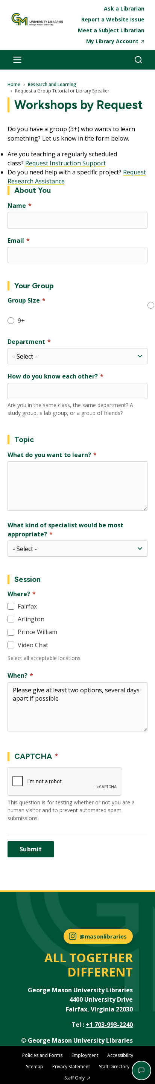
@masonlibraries (103, 936)
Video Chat (33, 645)
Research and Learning (52, 85)
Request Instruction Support (65, 163)
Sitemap (34, 1066)
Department (26, 342)
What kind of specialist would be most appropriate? (65, 529)
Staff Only (74, 1078)
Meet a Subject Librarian (111, 30)
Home (14, 85)
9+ (21, 320)
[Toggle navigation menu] (17, 59)
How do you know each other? (53, 376)
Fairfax (27, 606)
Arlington (31, 619)
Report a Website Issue (112, 19)
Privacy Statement (71, 1066)
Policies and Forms (42, 1055)
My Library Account (112, 41)
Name (17, 205)
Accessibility (120, 1055)
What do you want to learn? (49, 455)
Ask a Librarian (124, 8)
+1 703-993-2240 (109, 1024)
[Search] (138, 59)
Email (16, 240)
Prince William (37, 632)
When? (17, 675)
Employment (84, 1055)
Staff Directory (114, 1066)
